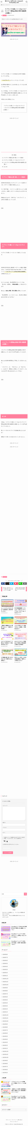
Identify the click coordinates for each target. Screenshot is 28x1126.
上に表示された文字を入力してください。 (11, 844)
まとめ (5, 166)
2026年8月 (5, 954)
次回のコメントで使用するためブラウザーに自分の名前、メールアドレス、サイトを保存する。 (14, 838)
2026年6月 (5, 960)
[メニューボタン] (1, 2)
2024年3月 (5, 1042)
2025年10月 (5, 984)
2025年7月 (5, 993)
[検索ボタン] (26, 2)
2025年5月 (5, 999)
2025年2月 (5, 1009)
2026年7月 (5, 957)
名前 (4, 822)
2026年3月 (5, 969)
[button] (3, 583)
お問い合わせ (19, 1119)
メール (4, 827)
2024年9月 (5, 1024)
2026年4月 (5, 966)
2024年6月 (5, 1033)
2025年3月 (5, 1006)
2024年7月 (5, 1030)
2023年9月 (5, 1060)
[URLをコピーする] (25, 583)
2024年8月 (5, 1027)
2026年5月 (5, 963)
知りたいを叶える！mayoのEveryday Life (14, 1)
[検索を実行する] (25, 894)
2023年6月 (5, 1069)
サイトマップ (14, 1119)
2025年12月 (5, 978)
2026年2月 (5, 972)
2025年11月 (5, 981)
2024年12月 (5, 1015)
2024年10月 (5, 1021)
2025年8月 (5, 990)
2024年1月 (5, 1048)
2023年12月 (5, 1051)
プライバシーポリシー (14, 1121)
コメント (5, 805)
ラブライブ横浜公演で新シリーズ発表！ (14, 157)
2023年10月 (5, 1057)
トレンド (4, 15)
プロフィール (8, 1119)
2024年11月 (5, 1018)
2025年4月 (5, 1003)
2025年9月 (5, 987)
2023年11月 (5, 1054)
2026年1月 (5, 975)
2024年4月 (5, 1039)
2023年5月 (5, 1072)
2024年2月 (5, 1045)
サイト (4, 832)
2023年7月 (5, 1066)
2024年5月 (5, 1036)
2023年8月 (5, 1063)
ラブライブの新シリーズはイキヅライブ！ (14, 160)
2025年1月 (5, 1012)
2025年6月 (5, 996)
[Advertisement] (14, 54)
